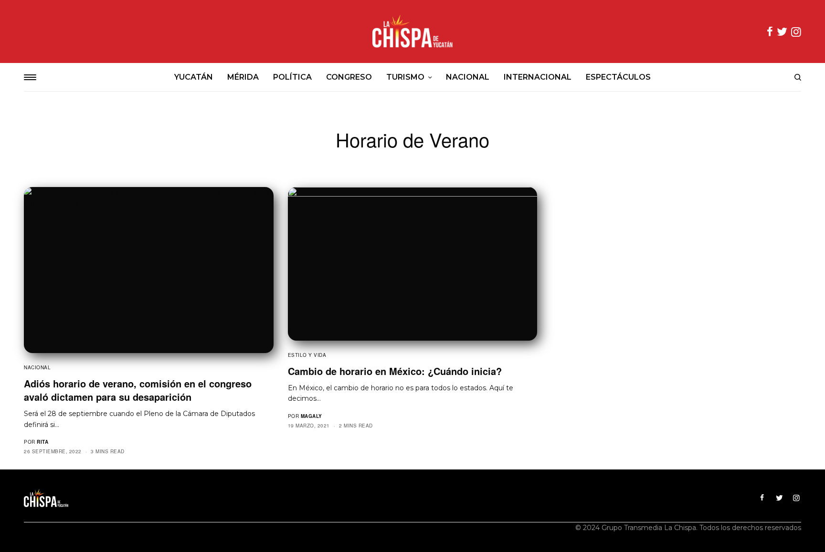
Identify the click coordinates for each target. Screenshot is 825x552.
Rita (42, 441)
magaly (311, 416)
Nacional (37, 367)
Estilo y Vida (307, 355)
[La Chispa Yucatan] (412, 31)
